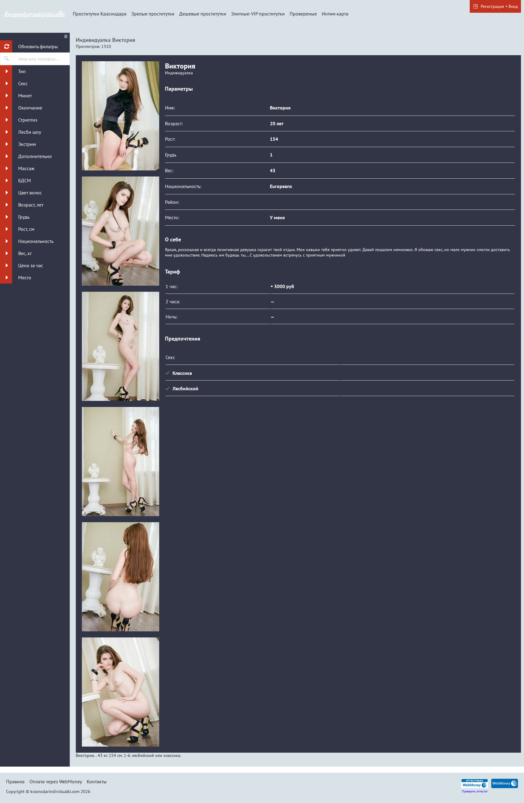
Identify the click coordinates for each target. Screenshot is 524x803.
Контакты (97, 781)
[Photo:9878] (120, 346)
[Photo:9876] (120, 115)
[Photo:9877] (120, 231)
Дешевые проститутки (202, 14)
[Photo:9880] (120, 576)
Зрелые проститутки (152, 14)
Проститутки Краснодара (99, 14)
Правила (15, 781)
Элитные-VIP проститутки (258, 14)
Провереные (303, 14)
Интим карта (335, 14)
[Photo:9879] (120, 461)
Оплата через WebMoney (55, 781)
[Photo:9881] (120, 692)
